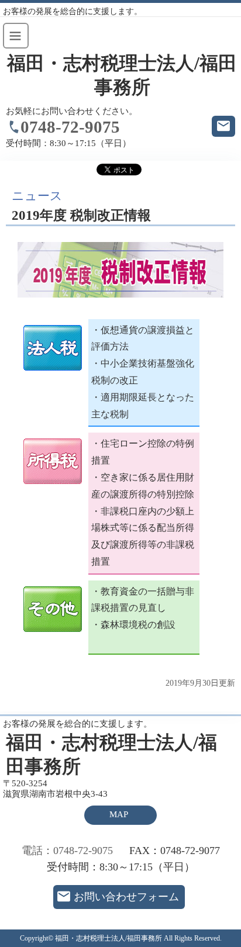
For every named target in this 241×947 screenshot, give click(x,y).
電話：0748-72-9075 (67, 850)
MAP (118, 814)
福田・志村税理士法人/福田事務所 (122, 75)
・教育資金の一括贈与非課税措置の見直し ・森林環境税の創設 (142, 608)
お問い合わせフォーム (126, 897)
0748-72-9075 (70, 126)
